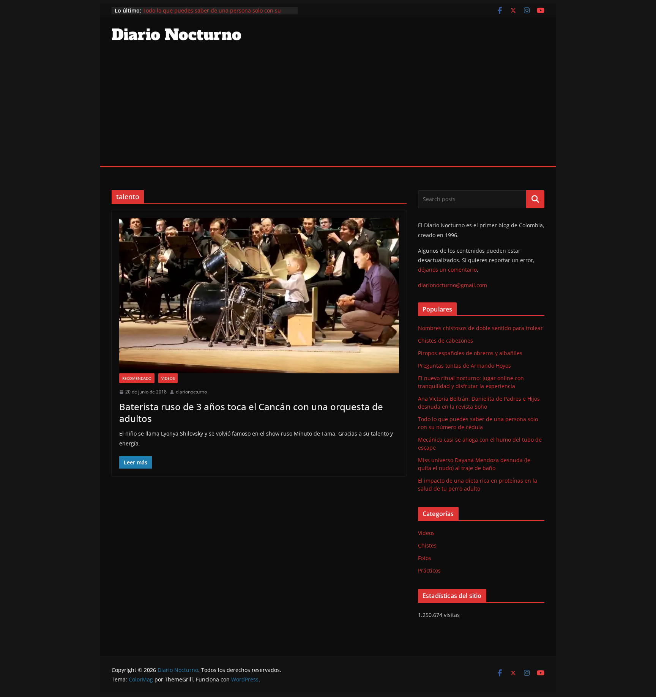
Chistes (427, 545)
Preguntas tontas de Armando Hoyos (464, 365)
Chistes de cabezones (445, 340)
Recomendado (136, 378)
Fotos (424, 558)
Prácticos (429, 570)
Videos (168, 378)
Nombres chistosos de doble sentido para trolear (480, 328)
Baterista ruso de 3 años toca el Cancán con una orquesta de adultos (251, 412)
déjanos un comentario (447, 269)
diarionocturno (191, 392)
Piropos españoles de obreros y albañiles (470, 353)
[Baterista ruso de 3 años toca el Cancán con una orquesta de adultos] (259, 295)
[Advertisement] (328, 109)
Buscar (535, 199)
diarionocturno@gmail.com (452, 285)
